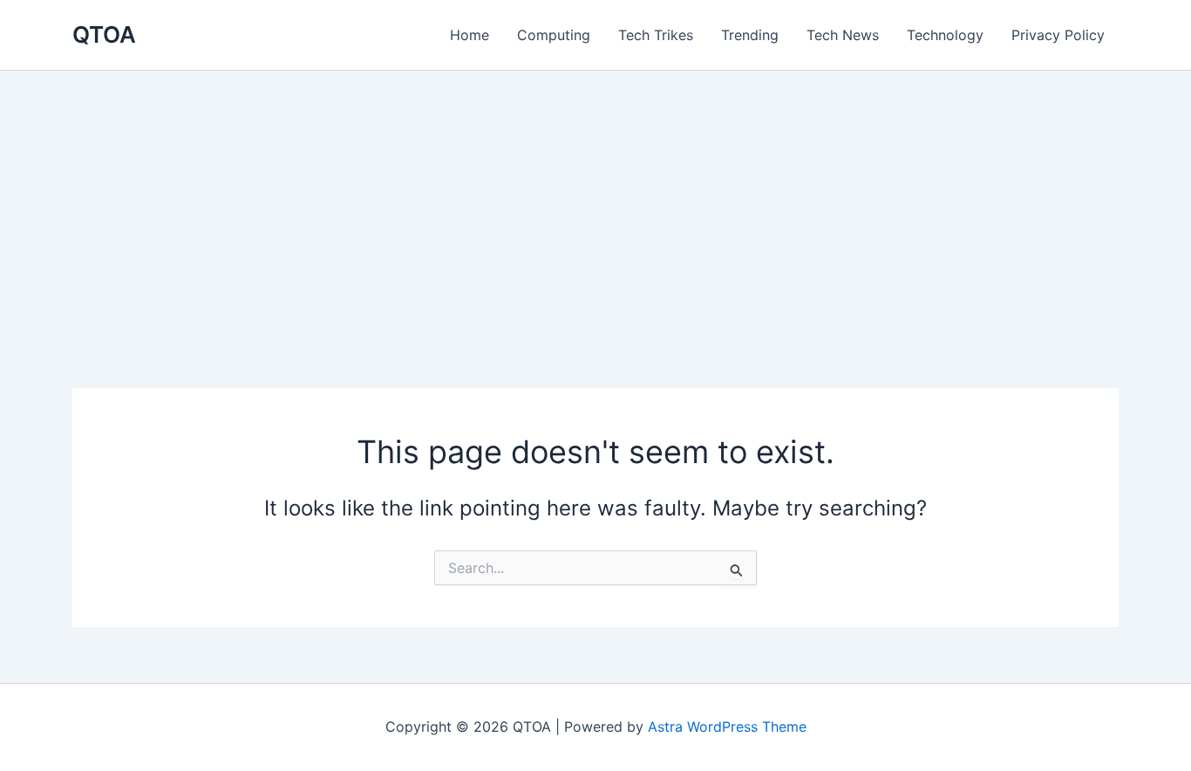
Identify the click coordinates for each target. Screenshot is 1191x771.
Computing (553, 35)
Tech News (842, 35)
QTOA (104, 34)
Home (469, 35)
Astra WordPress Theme (727, 726)
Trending (750, 35)
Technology (945, 35)
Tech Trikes (655, 35)
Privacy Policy (1058, 35)
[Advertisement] (595, 201)
